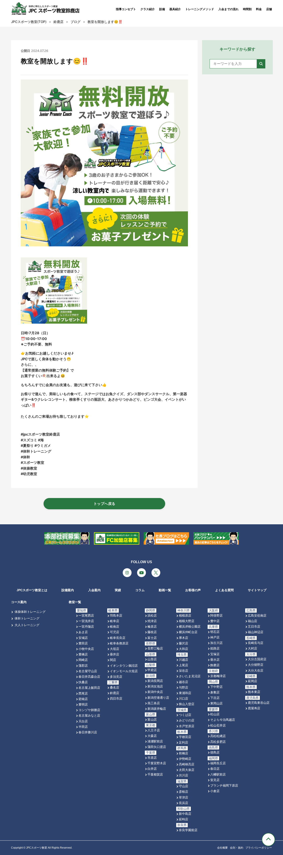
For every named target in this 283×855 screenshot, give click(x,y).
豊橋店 (83, 654)
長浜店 (183, 803)
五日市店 (254, 626)
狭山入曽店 (186, 704)
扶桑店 (83, 682)
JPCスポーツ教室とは (32, 590)
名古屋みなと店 (89, 715)
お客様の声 (193, 590)
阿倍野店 (216, 615)
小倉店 (215, 791)
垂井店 (114, 654)
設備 (162, 9)
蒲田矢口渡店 (156, 747)
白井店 (152, 768)
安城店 (83, 638)
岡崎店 (83, 660)
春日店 (215, 768)
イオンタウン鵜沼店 (124, 665)
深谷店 (183, 670)
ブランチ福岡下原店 (224, 785)
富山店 (152, 719)
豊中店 (215, 621)
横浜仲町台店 (188, 632)
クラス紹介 (147, 9)
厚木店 (183, 638)
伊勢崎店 (185, 759)
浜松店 (152, 615)
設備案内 (67, 590)
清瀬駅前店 (155, 741)
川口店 (183, 698)
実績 (118, 590)
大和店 (183, 649)
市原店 (152, 757)
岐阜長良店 (117, 638)
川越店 (183, 659)
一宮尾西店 (86, 615)
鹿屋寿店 (254, 708)
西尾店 (83, 693)
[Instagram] (127, 572)
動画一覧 (165, 590)
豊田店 (83, 643)
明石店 (215, 632)
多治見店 (116, 676)
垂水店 (215, 659)
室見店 (215, 780)
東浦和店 (185, 693)
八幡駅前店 (218, 774)
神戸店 (215, 637)
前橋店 (183, 753)
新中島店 (185, 813)
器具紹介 (175, 9)
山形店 (152, 659)
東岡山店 (216, 703)
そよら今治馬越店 (222, 719)
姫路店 (215, 648)
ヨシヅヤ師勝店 (89, 710)
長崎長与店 (255, 643)
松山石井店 (218, 725)
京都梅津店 (218, 676)
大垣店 (114, 649)
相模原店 (185, 615)
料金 (259, 9)
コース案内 (19, 602)
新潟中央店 (155, 692)
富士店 (152, 638)
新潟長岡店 (155, 681)
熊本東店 (254, 692)
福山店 (252, 621)
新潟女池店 (155, 686)
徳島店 (215, 752)
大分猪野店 (255, 664)
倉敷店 (215, 692)
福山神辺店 (255, 632)
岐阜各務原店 (119, 643)
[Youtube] (141, 572)
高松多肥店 (218, 742)
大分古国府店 (257, 659)
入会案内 (94, 590)
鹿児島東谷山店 (259, 702)
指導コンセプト (126, 9)
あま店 (83, 632)
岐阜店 (114, 621)
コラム (140, 590)
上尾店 (183, 665)
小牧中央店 (86, 649)
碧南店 (83, 699)
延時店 (183, 819)
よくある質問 (224, 590)
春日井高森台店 (89, 676)
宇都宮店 (185, 737)
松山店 (215, 714)
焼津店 (152, 621)
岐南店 (114, 626)
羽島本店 (116, 615)
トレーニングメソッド (199, 9)
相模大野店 (186, 621)
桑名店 (114, 687)
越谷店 (183, 682)
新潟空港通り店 (158, 697)
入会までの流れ (228, 9)
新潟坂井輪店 (156, 708)
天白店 (83, 721)
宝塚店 (215, 654)
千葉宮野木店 (156, 763)
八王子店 (153, 730)
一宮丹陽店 (86, 626)
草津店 (183, 797)
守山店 (183, 786)
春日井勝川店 (87, 732)
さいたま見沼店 (190, 676)
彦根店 (183, 791)
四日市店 (116, 698)
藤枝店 (152, 632)
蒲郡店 (83, 665)
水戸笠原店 (186, 726)
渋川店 (183, 775)
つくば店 (185, 715)
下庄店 (215, 698)
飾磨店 (215, 665)
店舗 (269, 9)
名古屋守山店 (87, 671)
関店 (113, 660)
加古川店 (216, 643)
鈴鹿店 (114, 693)
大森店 (152, 736)
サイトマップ (257, 590)
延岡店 (252, 681)
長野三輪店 (155, 648)
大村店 (252, 648)
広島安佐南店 (257, 615)
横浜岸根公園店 (190, 626)
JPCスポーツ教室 (36, 847)
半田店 (83, 727)
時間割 (247, 9)
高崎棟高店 (186, 764)
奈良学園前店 (188, 830)
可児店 (114, 632)
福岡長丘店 (218, 763)
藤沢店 (183, 643)
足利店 (183, 742)
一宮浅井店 (86, 621)
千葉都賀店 (155, 774)
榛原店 (152, 626)
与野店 (183, 687)
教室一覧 (75, 602)
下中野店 (216, 687)
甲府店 (152, 670)
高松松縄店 (218, 736)
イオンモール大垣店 (124, 671)
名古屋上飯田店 (89, 687)
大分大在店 (255, 670)
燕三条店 (153, 703)
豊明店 (83, 704)
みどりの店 (186, 720)
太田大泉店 (186, 770)
